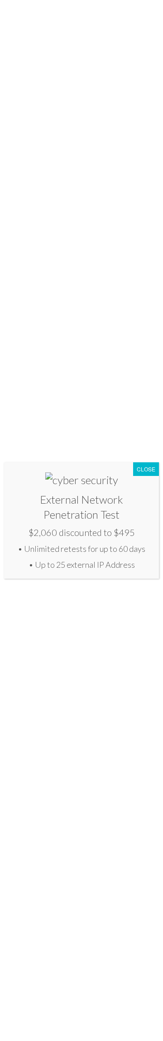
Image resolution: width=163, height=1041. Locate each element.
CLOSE (146, 469)
